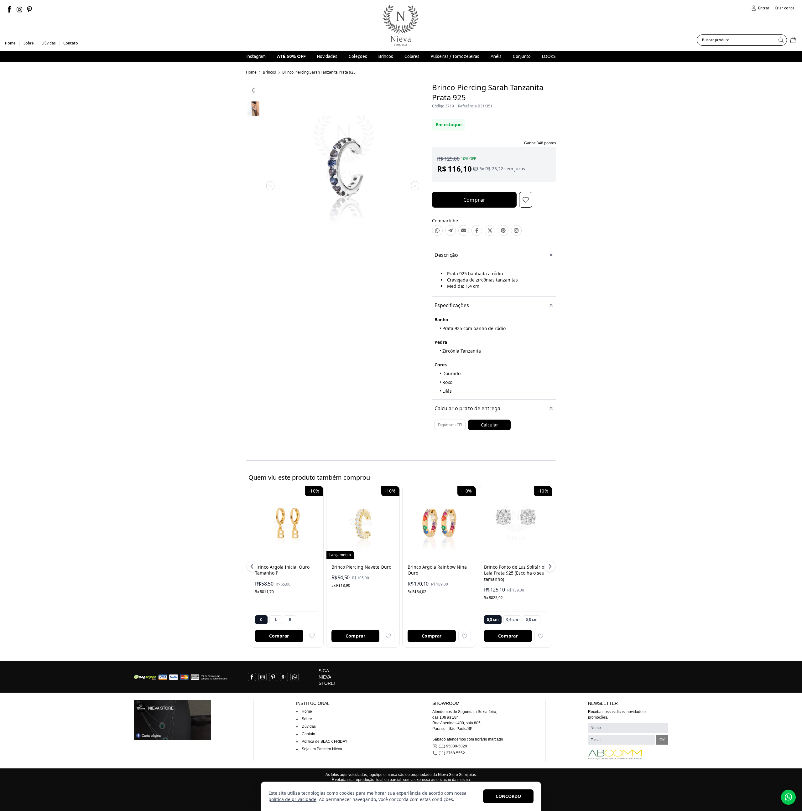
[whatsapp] (294, 677)
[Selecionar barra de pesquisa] (781, 40)
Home (251, 72)
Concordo (508, 796)
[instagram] (19, 9)
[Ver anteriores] (253, 566)
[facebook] (9, 9)
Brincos (269, 72)
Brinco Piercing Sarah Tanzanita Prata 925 (319, 72)
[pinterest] (29, 9)
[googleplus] (284, 677)
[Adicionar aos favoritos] (312, 636)
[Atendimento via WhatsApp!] (788, 797)
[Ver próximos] (549, 566)
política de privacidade (292, 799)
